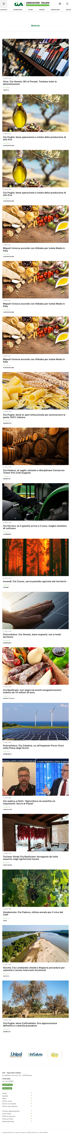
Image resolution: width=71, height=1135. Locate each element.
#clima (30, 9)
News (4, 1098)
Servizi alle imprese (9, 1106)
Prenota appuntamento (11, 1111)
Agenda (5, 1096)
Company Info (7, 1084)
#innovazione (55, 9)
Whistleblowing (8, 1121)
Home (4, 1093)
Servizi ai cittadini (9, 1104)
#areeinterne (17, 9)
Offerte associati (8, 1116)
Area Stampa (7, 1088)
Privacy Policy (7, 1119)
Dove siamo (6, 1114)
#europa (42, 9)
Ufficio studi (7, 1101)
